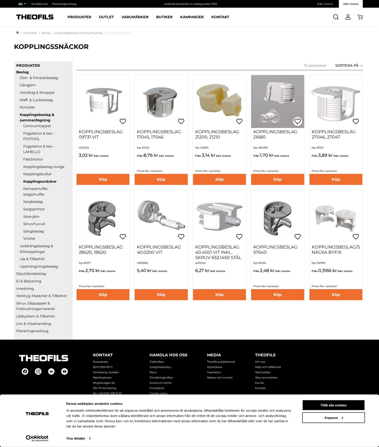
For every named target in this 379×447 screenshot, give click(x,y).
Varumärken (135, 17)
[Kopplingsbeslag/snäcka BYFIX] (335, 216)
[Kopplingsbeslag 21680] (277, 101)
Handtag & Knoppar (37, 92)
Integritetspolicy (160, 367)
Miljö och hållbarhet (268, 367)
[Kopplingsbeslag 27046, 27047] (335, 101)
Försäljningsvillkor (161, 377)
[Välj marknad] (22, 4)
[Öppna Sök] (336, 17)
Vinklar (29, 238)
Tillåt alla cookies (333, 405)
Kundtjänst (157, 388)
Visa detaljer (75, 438)
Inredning (25, 289)
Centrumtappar (37, 126)
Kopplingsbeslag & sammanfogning (78, 32)
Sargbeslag (33, 202)
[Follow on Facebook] (25, 371)
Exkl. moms (325, 3)
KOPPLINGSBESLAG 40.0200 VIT (159, 249)
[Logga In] (348, 17)
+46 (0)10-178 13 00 (110, 393)
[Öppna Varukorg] (360, 17)
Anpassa (331, 417)
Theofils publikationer (221, 361)
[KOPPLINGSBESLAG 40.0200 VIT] (161, 216)
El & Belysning (28, 281)
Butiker (164, 17)
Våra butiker (263, 372)
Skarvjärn (31, 216)
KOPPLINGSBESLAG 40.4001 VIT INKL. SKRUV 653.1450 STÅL (218, 252)
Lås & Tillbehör (32, 259)
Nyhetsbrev (214, 367)
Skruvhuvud (34, 224)
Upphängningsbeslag (39, 266)
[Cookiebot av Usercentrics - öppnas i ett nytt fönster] (37, 438)
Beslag (46, 32)
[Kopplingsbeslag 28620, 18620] (103, 216)
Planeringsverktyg (64, 3)
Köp (103, 179)
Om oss (260, 361)
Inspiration (214, 372)
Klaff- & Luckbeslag (36, 100)
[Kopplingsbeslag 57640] (277, 216)
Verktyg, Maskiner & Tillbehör (41, 296)
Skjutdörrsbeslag (31, 274)
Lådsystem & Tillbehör (35, 316)
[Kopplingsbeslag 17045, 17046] (161, 101)
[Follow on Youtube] (64, 371)
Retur (153, 372)
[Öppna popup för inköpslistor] (122, 121)
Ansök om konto (161, 382)
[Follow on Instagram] (38, 371)
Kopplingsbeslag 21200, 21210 (217, 134)
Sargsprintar (34, 209)
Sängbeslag (33, 231)
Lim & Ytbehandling (33, 324)
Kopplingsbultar (37, 174)
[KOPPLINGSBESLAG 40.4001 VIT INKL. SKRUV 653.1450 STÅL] (219, 216)
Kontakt (220, 17)
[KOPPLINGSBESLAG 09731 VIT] (103, 101)
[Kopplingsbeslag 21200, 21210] (219, 101)
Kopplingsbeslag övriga (43, 167)
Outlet (106, 17)
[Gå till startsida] (17, 33)
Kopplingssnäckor (40, 181)
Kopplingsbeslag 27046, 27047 (334, 134)
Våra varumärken (266, 377)
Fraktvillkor (157, 361)
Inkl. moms (350, 3)
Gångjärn (28, 85)
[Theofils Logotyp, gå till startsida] (35, 17)
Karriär (259, 382)
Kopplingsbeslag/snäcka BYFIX (336, 249)
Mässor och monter (220, 377)
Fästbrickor (33, 159)
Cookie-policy (159, 393)
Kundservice (39, 3)
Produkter (79, 17)
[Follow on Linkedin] (51, 371)
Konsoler (27, 107)
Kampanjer (192, 17)
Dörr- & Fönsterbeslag (39, 78)
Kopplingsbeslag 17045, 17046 (159, 134)
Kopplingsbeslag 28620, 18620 (101, 249)
